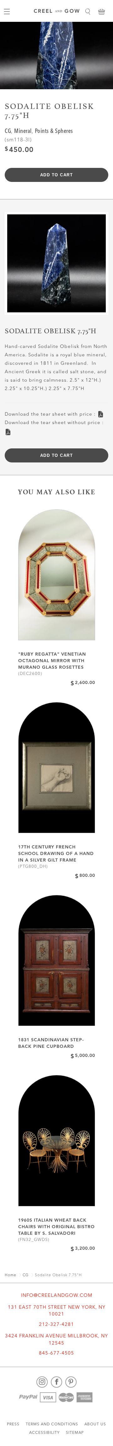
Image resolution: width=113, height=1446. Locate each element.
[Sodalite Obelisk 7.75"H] (56, 266)
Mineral (23, 131)
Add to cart (56, 175)
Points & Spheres (54, 131)
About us (95, 1424)
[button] (87, 11)
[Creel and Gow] (56, 11)
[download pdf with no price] (8, 430)
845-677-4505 (56, 1353)
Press (13, 1424)
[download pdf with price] (100, 412)
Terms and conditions (52, 1424)
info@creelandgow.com (56, 1295)
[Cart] (101, 11)
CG (8, 131)
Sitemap (75, 1433)
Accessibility (44, 1433)
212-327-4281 (56, 1324)
